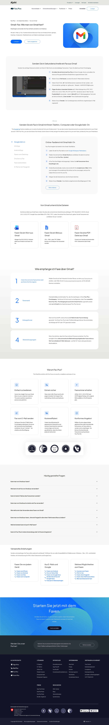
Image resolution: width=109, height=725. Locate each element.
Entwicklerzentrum (57, 664)
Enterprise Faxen (41, 674)
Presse (70, 666)
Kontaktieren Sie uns (74, 677)
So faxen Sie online (22, 21)
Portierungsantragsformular (71, 281)
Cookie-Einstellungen (54, 721)
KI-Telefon (39, 666)
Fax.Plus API (56, 669)
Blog (54, 691)
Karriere (71, 669)
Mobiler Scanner (41, 672)
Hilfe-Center (56, 689)
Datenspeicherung (89, 672)
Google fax (17, 129)
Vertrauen (83, 2)
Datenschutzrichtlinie (42, 721)
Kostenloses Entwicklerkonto (60, 672)
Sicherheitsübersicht (90, 666)
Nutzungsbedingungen (29, 721)
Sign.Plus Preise (40, 689)
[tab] (24, 142)
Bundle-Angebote (41, 696)
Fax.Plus (13, 21)
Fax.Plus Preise (40, 694)
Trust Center (88, 664)
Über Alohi (71, 664)
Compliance (88, 669)
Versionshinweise (57, 694)
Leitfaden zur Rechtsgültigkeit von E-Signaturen (92, 676)
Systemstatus (56, 696)
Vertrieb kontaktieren (93, 2)
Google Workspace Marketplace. (77, 150)
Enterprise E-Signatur (42, 677)
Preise (70, 8)
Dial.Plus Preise (40, 691)
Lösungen (77, 2)
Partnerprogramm (73, 672)
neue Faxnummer (86, 278)
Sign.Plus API (56, 666)
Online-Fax (39, 669)
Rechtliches (72, 674)
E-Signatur (39, 664)
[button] (70, 2)
